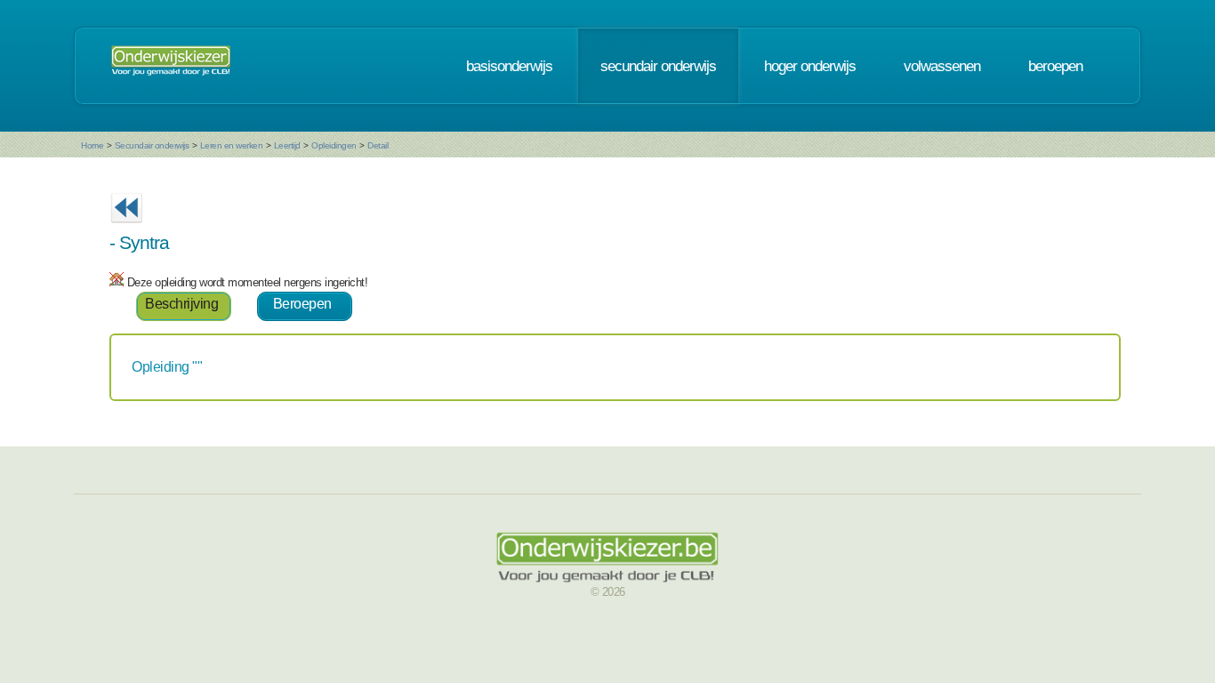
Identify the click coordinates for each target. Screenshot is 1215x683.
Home (92, 145)
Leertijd (287, 145)
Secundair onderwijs (152, 145)
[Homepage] (170, 66)
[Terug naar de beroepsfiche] (126, 228)
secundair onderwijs (658, 66)
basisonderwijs (509, 66)
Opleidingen (334, 145)
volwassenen (942, 66)
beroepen (1055, 66)
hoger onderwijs (810, 66)
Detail (377, 145)
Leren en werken (231, 145)
